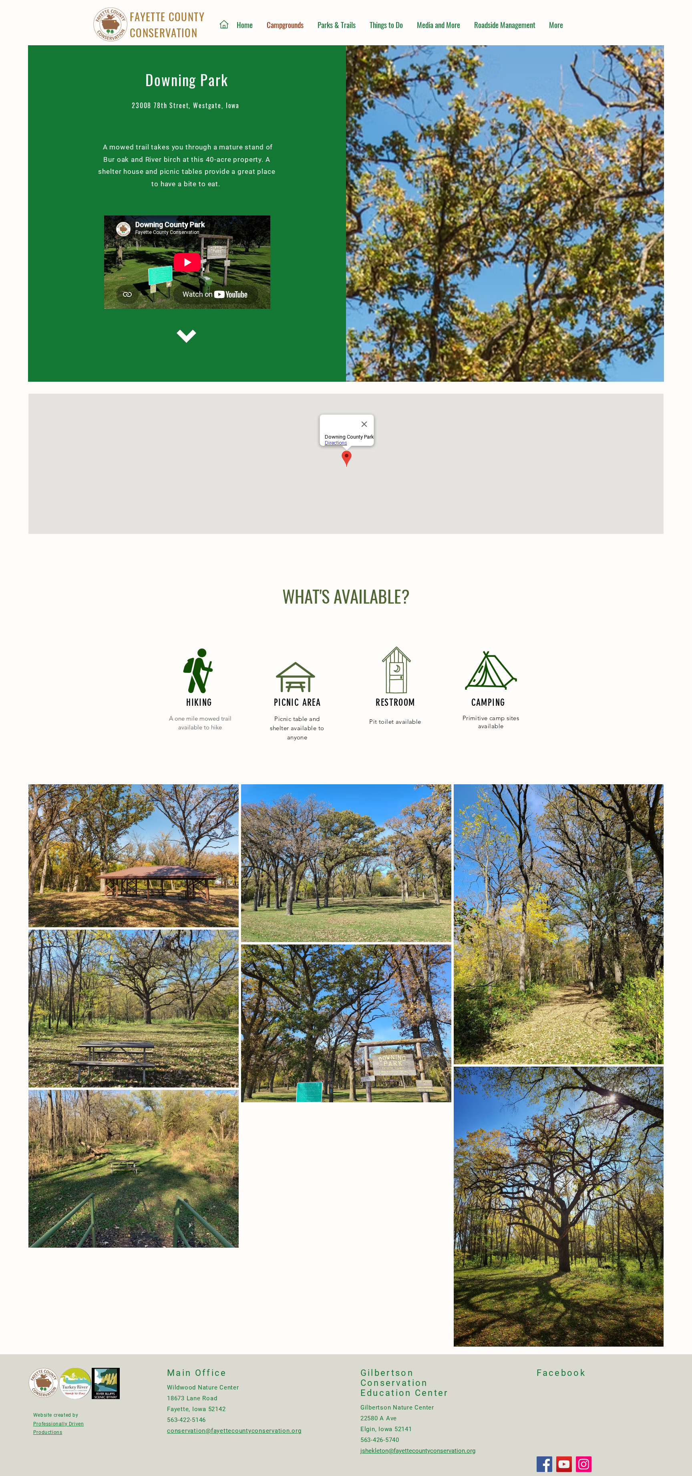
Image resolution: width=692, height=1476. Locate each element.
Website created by (55, 1415)
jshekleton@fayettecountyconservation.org (417, 1450)
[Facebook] (544, 1464)
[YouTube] (564, 1464)
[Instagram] (583, 1464)
